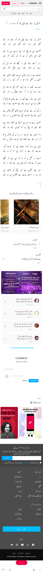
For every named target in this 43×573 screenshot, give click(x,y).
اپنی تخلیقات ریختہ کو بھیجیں (34, 496)
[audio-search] (4, 9)
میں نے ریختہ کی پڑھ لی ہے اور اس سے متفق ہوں (21, 463)
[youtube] (22, 544)
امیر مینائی (38, 28)
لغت (23, 13)
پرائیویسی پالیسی (26, 463)
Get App (5, 3)
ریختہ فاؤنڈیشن (18, 477)
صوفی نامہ (38, 509)
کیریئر (20, 491)
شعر (27, 13)
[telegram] (11, 544)
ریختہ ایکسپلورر (18, 496)
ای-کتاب (14, 13)
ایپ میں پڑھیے (21, 562)
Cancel (24, 381)
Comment (33, 381)
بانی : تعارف (18, 482)
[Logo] (33, 3)
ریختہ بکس (19, 519)
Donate (14, 3)
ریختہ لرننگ (38, 514)
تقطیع (40, 486)
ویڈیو (19, 13)
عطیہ (40, 477)
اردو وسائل (38, 491)
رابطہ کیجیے (19, 486)
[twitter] (28, 544)
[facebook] (33, 544)
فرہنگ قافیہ (38, 482)
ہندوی (20, 509)
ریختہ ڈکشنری (18, 514)
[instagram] (17, 544)
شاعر (30, 13)
